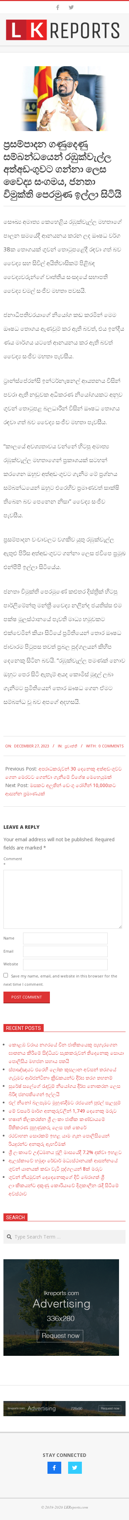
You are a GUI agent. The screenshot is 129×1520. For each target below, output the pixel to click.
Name (8, 938)
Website (10, 963)
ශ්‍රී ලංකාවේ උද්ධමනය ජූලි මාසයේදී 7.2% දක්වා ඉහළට (65, 1152)
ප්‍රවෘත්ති (71, 745)
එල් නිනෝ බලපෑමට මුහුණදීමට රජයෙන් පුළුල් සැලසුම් (65, 1102)
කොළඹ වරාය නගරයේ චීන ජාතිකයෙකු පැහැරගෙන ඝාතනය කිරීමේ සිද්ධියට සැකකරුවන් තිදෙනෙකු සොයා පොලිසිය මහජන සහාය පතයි (66, 1052)
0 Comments (111, 745)
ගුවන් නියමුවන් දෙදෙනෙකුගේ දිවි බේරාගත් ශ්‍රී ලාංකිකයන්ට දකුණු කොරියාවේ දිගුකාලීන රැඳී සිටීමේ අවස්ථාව (64, 1185)
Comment (12, 861)
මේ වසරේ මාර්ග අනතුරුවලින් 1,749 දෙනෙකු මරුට (63, 1110)
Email (8, 951)
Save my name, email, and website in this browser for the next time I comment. (60, 980)
